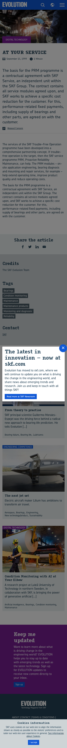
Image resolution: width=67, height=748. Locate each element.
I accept (33, 742)
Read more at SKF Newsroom (21, 396)
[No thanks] (63, 733)
